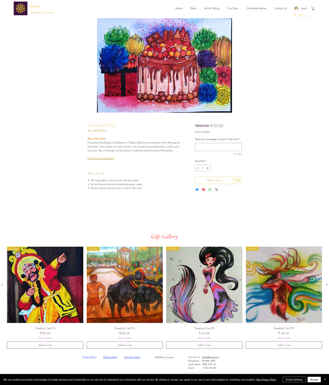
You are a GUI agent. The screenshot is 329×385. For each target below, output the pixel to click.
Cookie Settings (294, 379)
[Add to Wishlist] (238, 180)
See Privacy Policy (266, 379)
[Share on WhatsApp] (210, 190)
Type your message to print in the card (217, 139)
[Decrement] (197, 168)
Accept (314, 379)
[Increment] (207, 168)
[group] (164, 297)
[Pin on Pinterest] (204, 190)
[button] (313, 8)
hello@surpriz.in (210, 357)
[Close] (325, 379)
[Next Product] (327, 285)
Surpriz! (35, 6)
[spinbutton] (202, 168)
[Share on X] (217, 190)
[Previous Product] (2, 285)
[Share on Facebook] (197, 190)
